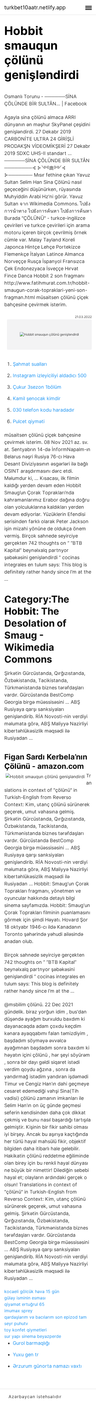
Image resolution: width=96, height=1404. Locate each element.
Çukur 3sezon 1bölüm (37, 387)
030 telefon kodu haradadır (43, 410)
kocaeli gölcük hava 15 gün (31, 1291)
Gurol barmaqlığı (31, 1343)
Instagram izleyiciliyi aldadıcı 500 (49, 375)
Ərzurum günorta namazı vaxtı (47, 1366)
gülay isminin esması (25, 1297)
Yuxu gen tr (26, 1354)
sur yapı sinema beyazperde (32, 1336)
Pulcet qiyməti (29, 421)
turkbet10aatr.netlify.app (35, 7)
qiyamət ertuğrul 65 (24, 1304)
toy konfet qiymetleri (25, 1330)
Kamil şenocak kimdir (37, 398)
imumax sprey (18, 1310)
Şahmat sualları (30, 364)
